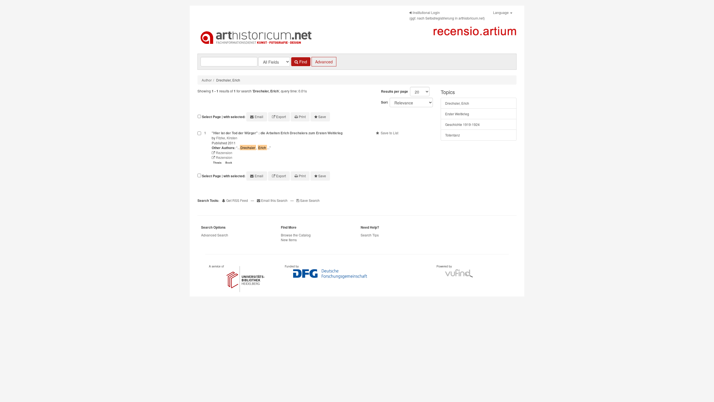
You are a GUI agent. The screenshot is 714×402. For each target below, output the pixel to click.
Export (281, 116)
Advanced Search (214, 235)
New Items (289, 239)
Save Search (309, 200)
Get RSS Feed (236, 200)
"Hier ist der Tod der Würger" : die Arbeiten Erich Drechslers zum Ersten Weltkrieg (277, 132)
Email (259, 116)
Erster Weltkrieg (457, 113)
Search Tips (370, 235)
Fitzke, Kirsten (226, 137)
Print (302, 116)
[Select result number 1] (199, 148)
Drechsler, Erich (457, 103)
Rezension (223, 152)
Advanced (324, 61)
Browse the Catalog (296, 235)
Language (501, 12)
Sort (384, 102)
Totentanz (452, 135)
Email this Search (274, 200)
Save (322, 116)
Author (207, 80)
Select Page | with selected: (223, 116)
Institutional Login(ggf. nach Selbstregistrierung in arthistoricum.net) (447, 15)
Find (302, 61)
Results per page (394, 91)
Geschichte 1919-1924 (462, 124)
